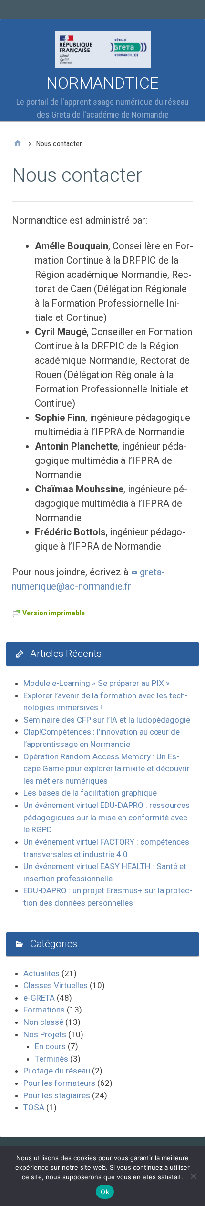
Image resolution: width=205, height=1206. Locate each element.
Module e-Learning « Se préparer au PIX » (96, 683)
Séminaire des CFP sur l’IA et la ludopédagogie (106, 720)
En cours (50, 1046)
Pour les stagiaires (56, 1095)
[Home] (17, 144)
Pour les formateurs (59, 1083)
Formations (44, 1009)
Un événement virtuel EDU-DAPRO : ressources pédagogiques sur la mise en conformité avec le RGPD (106, 817)
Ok (105, 1192)
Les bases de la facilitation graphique (90, 792)
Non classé (43, 1022)
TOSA (33, 1107)
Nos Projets (44, 1034)
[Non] (193, 1176)
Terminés (51, 1058)
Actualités (41, 973)
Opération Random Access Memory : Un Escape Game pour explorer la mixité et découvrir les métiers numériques (106, 769)
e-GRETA (39, 997)
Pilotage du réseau (56, 1070)
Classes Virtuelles (55, 985)
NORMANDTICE (102, 82)
